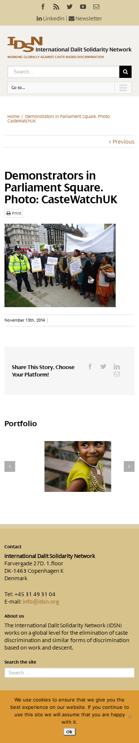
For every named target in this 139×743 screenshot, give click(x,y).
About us (14, 616)
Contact (12, 546)
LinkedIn (53, 18)
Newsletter (88, 18)
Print (16, 213)
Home (13, 116)
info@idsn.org (41, 601)
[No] (129, 716)
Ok (69, 731)
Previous (124, 141)
